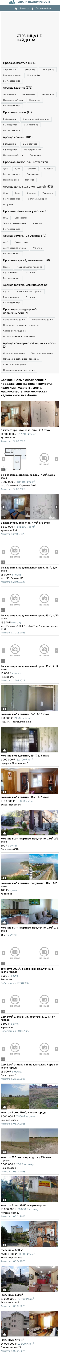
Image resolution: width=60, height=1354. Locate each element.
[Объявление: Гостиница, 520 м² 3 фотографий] (29, 1291)
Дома (5, 169)
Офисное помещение (14, 320)
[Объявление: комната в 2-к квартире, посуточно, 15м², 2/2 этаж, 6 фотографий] (29, 835)
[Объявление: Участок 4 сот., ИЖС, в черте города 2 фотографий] (29, 1109)
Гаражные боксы (11, 273)
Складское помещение (14, 331)
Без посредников (11, 81)
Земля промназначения (14, 223)
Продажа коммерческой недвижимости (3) (20, 311)
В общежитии (9, 119)
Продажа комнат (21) (17, 112)
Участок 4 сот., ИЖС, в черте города (23, 1112)
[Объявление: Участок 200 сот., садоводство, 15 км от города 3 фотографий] (29, 1154)
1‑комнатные (9, 70)
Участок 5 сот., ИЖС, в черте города (23, 1205)
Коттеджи (31, 169)
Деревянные (33, 174)
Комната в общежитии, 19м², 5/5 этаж (25, 756)
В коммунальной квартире (36, 119)
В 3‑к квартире (31, 125)
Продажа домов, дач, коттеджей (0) (27, 162)
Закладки (24, 8)
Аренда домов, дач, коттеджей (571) (28, 186)
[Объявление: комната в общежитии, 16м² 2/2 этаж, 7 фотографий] (29, 794)
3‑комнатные (47, 70)
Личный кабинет (44, 8)
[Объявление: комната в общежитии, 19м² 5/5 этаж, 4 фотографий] (29, 752)
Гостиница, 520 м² (12, 1295)
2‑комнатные (28, 70)
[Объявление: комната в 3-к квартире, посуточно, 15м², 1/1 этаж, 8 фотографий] (29, 924)
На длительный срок (13, 100)
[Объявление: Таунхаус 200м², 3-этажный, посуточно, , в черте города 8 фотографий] (15, 965)
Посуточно (34, 100)
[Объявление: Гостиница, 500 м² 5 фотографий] (29, 1246)
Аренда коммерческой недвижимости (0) (29, 345)
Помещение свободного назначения (21, 325)
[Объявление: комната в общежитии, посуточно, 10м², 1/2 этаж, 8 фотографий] (29, 880)
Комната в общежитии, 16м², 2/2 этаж (25, 797)
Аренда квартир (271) (17, 87)
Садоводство (21, 218)
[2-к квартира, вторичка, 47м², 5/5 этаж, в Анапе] (15, 519)
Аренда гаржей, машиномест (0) (25, 285)
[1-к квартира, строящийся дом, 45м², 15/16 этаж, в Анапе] (15, 471)
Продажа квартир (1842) (19, 63)
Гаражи (6, 267)
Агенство (37, 223)
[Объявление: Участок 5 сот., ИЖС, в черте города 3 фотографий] (29, 1202)
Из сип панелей (11, 180)
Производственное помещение (19, 336)
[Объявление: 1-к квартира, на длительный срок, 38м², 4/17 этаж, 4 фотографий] (15, 663)
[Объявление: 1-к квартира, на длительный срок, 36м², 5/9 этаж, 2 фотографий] (15, 564)
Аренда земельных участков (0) (24, 235)
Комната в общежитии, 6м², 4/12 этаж (25, 714)
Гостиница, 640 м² (12, 1340)
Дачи (17, 169)
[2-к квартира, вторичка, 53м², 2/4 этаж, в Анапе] (15, 426)
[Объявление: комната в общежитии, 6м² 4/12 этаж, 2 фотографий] (29, 711)
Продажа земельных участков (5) (25, 211)
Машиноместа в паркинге (29, 267)
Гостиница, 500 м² (12, 1250)
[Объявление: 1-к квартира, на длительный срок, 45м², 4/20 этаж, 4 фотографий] (15, 612)
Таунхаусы (48, 169)
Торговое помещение (42, 320)
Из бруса (29, 180)
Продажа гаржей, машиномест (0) (26, 260)
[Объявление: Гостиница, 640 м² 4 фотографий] (29, 1336)
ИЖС (5, 218)
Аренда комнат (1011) (17, 137)
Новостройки (33, 75)
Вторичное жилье (11, 75)
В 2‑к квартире (10, 125)
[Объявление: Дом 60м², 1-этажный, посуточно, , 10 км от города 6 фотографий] (15, 1013)
